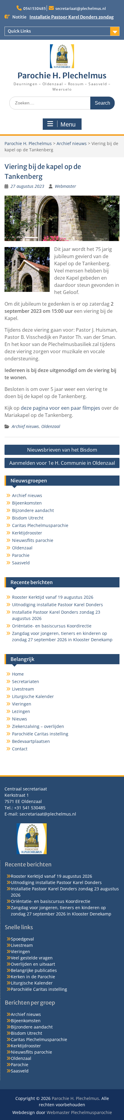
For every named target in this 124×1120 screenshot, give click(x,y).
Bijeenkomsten (27, 503)
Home (18, 674)
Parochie (20, 555)
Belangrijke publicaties (34, 970)
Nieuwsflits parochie (32, 540)
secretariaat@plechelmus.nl (80, 8)
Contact (19, 749)
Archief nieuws (72, 143)
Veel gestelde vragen (32, 958)
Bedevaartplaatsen (31, 741)
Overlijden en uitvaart (33, 964)
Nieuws (19, 719)
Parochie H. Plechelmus (62, 75)
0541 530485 (34, 8)
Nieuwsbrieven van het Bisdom (62, 450)
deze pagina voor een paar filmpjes (60, 408)
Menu (68, 124)
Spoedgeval (22, 939)
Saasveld (21, 563)
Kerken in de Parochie (33, 976)
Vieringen (21, 704)
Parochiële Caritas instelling (40, 734)
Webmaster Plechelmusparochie (79, 1112)
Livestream (23, 689)
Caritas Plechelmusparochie (40, 525)
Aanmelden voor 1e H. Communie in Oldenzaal (62, 463)
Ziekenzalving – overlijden (38, 726)
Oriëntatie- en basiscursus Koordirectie (51, 626)
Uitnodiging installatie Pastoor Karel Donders (57, 604)
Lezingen (21, 711)
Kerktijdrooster (27, 533)
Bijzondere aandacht (33, 510)
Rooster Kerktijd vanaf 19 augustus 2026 (52, 597)
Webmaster (65, 186)
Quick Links (19, 31)
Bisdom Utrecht (27, 518)
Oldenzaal (50, 426)
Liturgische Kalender (33, 696)
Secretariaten (25, 681)
